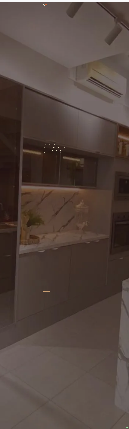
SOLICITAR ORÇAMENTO (46, 291)
